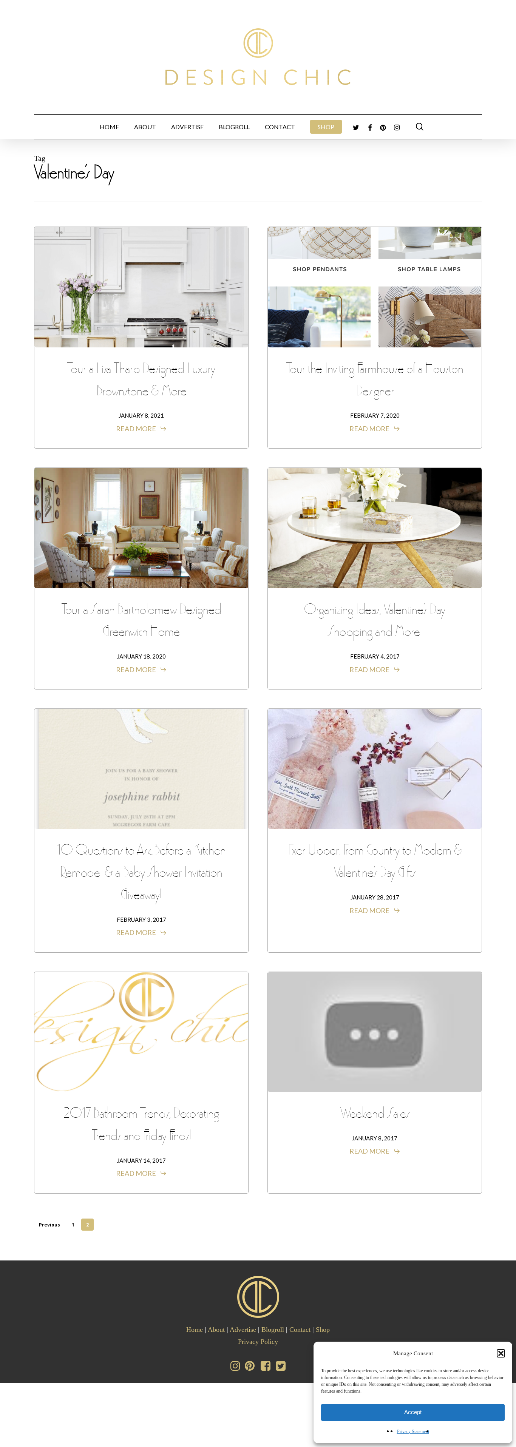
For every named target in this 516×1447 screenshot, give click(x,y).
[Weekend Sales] (375, 1032)
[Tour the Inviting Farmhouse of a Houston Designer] (375, 287)
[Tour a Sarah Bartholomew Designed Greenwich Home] (141, 528)
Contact (300, 1329)
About (216, 1329)
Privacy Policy (258, 1341)
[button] (501, 1353)
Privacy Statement (413, 1431)
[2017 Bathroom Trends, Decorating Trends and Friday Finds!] (141, 1032)
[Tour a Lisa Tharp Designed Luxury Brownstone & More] (141, 287)
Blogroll (272, 1329)
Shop (323, 1329)
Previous (49, 1225)
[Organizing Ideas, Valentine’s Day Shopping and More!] (375, 528)
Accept (413, 1412)
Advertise (243, 1329)
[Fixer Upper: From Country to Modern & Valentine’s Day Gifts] (375, 769)
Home (194, 1329)
